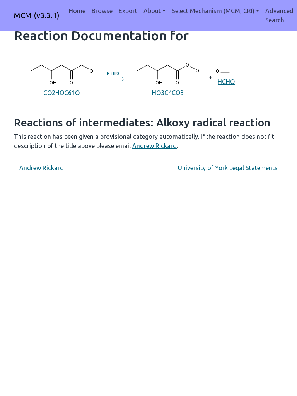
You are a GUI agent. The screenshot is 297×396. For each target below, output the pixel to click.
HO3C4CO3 (168, 92)
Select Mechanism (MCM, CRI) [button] (213, 10)
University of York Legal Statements (228, 167)
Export (128, 10)
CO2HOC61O (61, 92)
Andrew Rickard (154, 145)
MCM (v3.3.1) (37, 15)
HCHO (226, 81)
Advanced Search (279, 15)
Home (77, 10)
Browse (102, 10)
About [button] (152, 10)
